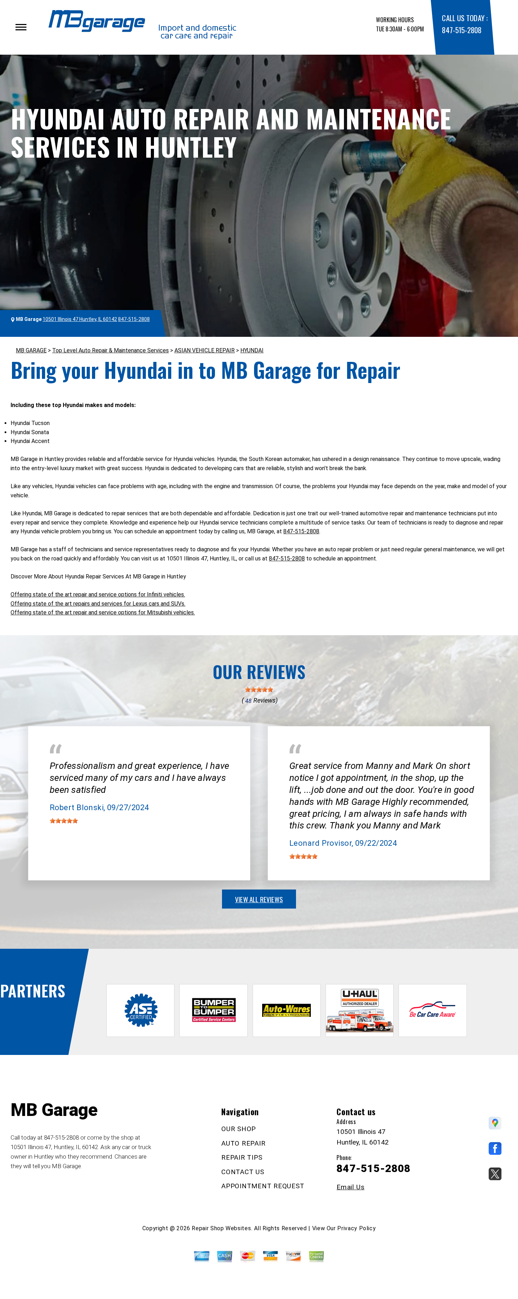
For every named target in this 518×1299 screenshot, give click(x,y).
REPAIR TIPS (241, 1157)
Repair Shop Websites (221, 1228)
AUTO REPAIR (243, 1143)
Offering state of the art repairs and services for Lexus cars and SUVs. (98, 603)
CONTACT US (242, 1172)
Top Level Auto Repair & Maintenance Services (110, 350)
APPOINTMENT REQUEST (262, 1186)
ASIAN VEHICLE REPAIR (204, 350)
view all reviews (259, 899)
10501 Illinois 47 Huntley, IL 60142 (80, 319)
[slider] (259, 689)
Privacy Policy (356, 1228)
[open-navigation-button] (21, 27)
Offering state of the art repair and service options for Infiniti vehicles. (98, 594)
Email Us (350, 1187)
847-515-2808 (461, 29)
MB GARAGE (31, 350)
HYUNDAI (252, 350)
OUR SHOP (238, 1129)
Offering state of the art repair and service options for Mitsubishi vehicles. (103, 612)
